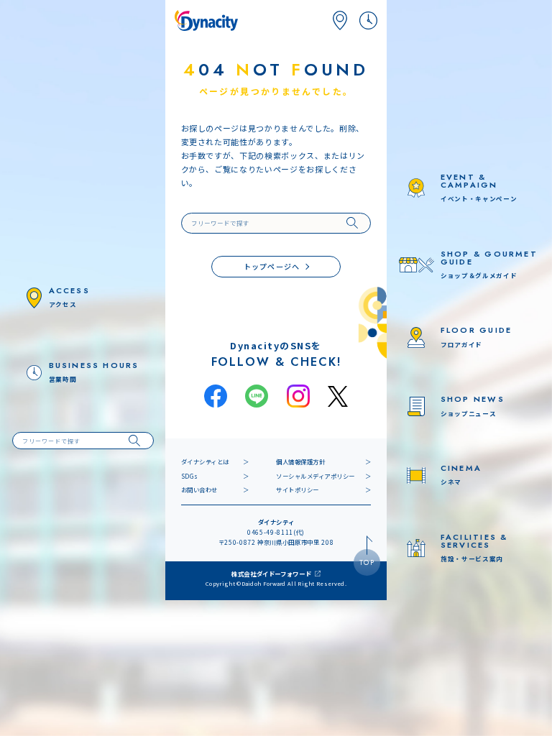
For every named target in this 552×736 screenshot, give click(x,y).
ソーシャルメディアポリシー (315, 476)
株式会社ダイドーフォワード (271, 573)
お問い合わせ (199, 489)
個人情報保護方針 (300, 461)
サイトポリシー (297, 489)
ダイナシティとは (205, 461)
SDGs (189, 476)
